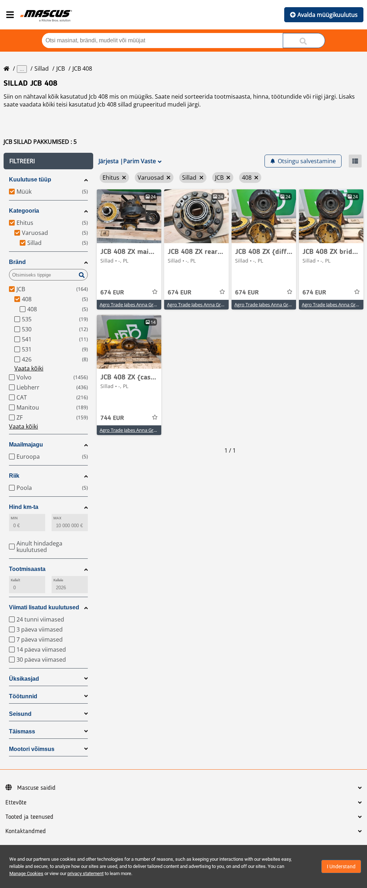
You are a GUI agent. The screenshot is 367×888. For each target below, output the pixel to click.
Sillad (41, 68)
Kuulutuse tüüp (30, 179)
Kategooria (24, 211)
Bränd (17, 262)
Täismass (22, 731)
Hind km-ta (23, 507)
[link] (129, 216)
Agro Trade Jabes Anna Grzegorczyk (137, 304)
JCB (60, 68)
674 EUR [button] (112, 292)
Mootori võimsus (31, 749)
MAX (57, 518)
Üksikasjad (24, 679)
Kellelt (15, 580)
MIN (14, 518)
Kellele (58, 580)
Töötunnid (23, 696)
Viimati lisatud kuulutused (44, 607)
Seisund (20, 714)
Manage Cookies (26, 873)
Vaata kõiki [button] (28, 368)
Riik (14, 476)
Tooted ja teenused (29, 817)
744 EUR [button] (112, 418)
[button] (48, 161)
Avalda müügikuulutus (327, 15)
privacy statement (85, 873)
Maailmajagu (26, 444)
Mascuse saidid (36, 788)
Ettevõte (16, 802)
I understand (341, 866)
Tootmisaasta (27, 569)
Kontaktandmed (25, 831)
